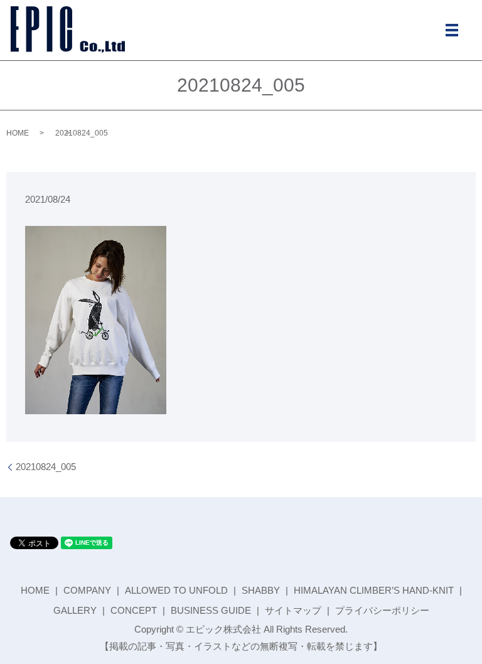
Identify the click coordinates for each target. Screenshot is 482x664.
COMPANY (87, 590)
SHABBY (261, 590)
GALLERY (75, 610)
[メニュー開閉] (452, 30)
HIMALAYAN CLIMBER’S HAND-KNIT (374, 590)
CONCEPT (133, 610)
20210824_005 (46, 466)
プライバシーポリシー (382, 610)
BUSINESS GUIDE (211, 610)
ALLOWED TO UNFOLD (176, 590)
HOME (17, 133)
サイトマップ (293, 610)
